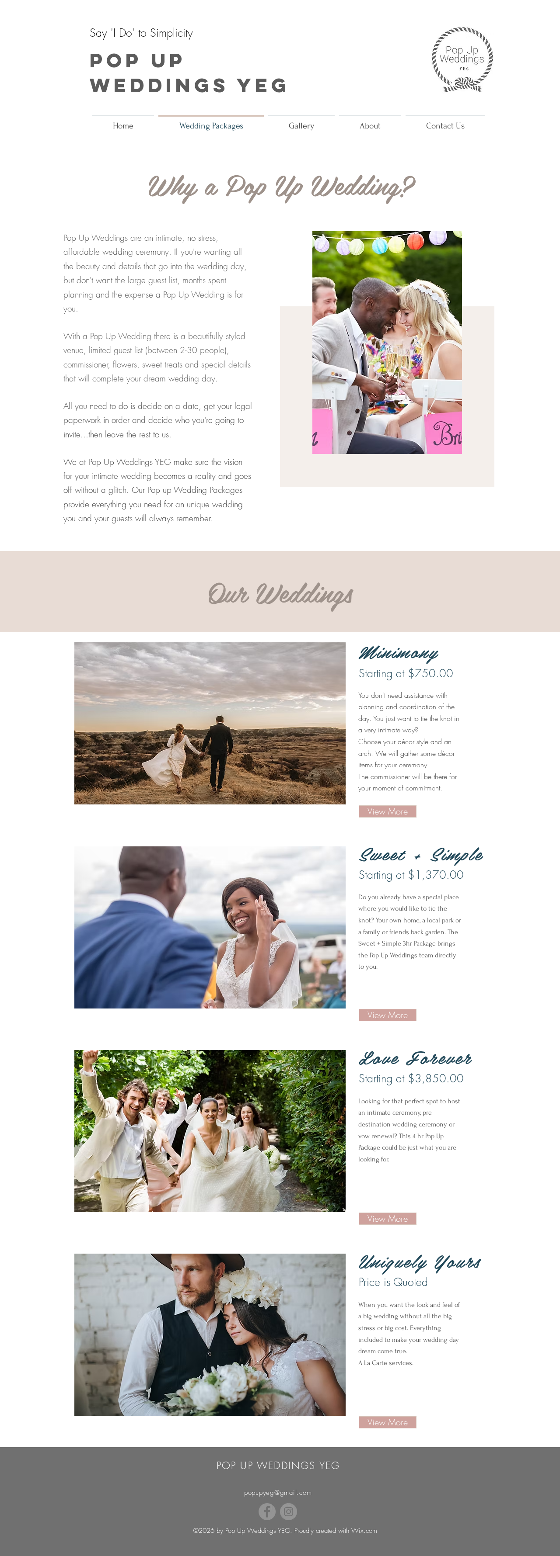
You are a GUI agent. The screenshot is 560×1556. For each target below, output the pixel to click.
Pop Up (138, 60)
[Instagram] (288, 1511)
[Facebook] (267, 1511)
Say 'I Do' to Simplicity (141, 32)
